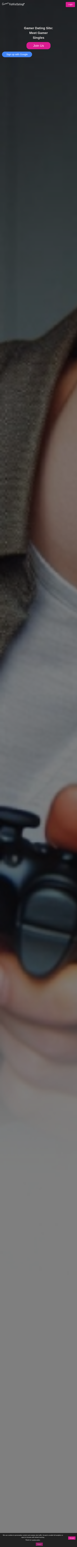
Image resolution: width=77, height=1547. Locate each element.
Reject (39, 1544)
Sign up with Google (17, 54)
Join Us (38, 45)
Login (70, 4)
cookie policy (36, 1540)
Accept (72, 1538)
